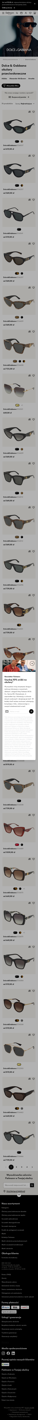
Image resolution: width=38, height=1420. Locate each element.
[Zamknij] (32, 663)
